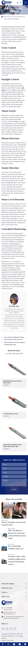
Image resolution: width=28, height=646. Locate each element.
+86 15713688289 (8, 607)
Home (5, 16)
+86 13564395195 (8, 609)
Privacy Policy (10, 640)
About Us (4, 592)
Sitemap (3, 640)
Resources (9, 16)
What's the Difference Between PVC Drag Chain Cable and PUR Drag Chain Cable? (17, 534)
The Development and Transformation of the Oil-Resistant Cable (14, 343)
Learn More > (6, 385)
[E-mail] (14, 644)
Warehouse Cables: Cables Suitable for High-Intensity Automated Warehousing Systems (17, 560)
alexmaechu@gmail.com (9, 614)
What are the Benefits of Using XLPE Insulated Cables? (13, 523)
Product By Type (6, 588)
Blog (14, 16)
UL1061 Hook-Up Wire (10, 413)
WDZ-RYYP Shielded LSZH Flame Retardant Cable (12, 445)
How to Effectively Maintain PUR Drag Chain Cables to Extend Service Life (14, 338)
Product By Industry (8, 583)
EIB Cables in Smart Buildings (11, 19)
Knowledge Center (20, 16)
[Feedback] (25, 644)
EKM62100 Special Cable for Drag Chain (12, 381)
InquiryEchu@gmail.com (10, 612)
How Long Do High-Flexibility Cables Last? (15, 547)
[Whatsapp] (3, 644)
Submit (14, 489)
